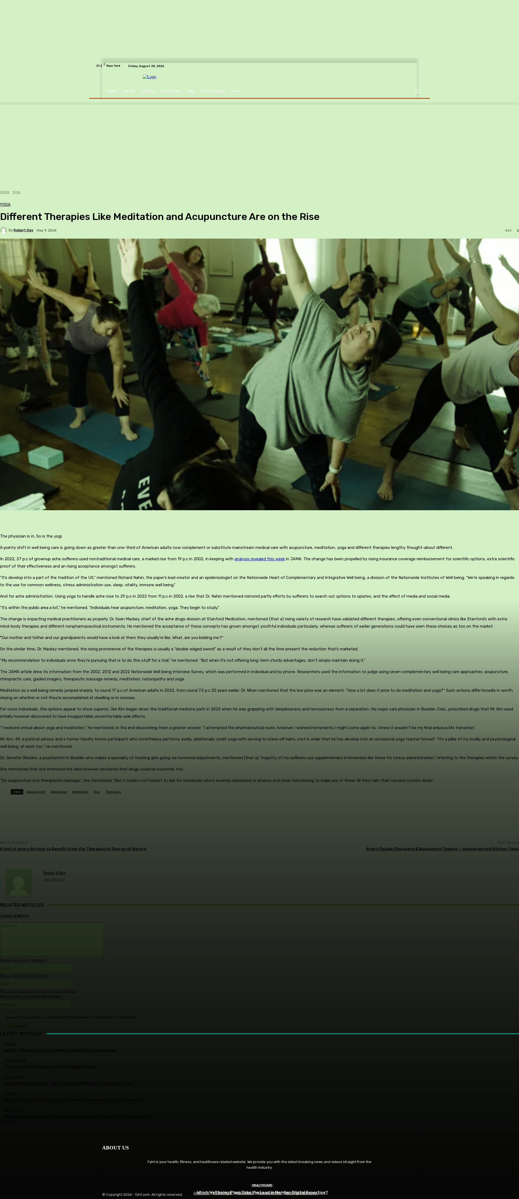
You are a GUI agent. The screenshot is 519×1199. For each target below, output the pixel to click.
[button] (417, 91)
